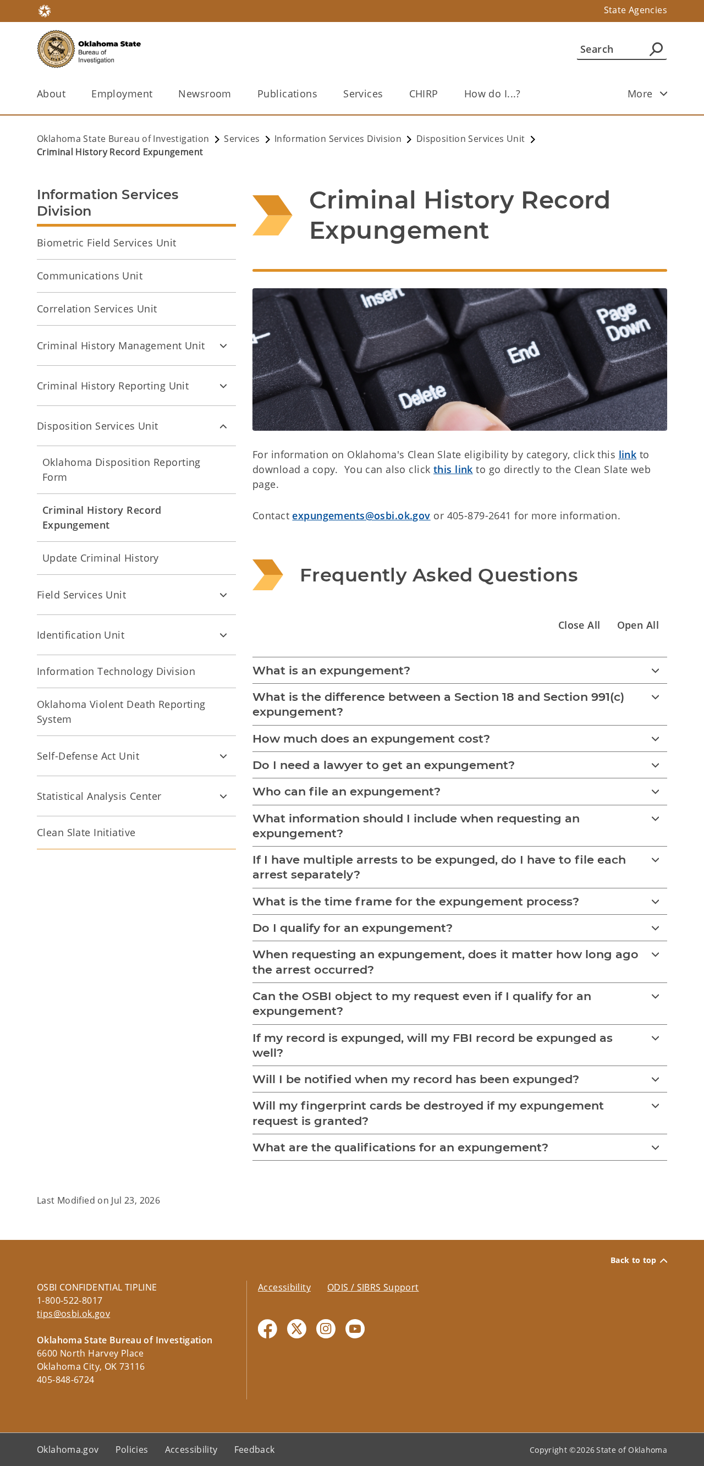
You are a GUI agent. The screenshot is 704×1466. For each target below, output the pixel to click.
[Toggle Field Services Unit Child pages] (223, 595)
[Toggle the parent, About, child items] (69, 93)
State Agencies (635, 10)
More (640, 93)
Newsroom (204, 93)
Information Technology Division (116, 671)
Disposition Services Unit (97, 425)
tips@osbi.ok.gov (73, 1314)
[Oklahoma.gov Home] (44, 9)
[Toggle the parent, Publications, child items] (320, 93)
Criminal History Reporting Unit (113, 385)
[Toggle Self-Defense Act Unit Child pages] (223, 756)
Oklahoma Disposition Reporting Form (121, 469)
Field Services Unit (81, 594)
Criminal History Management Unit (121, 345)
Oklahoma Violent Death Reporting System (121, 712)
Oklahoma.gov (68, 1449)
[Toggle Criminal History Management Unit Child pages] (223, 345)
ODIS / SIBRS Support (373, 1287)
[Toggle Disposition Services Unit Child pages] (223, 426)
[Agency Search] (656, 49)
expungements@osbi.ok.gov (361, 515)
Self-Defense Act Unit (88, 755)
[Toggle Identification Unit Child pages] (223, 635)
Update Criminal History (100, 557)
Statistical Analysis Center (99, 796)
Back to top (633, 1260)
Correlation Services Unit (97, 308)
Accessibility (284, 1287)
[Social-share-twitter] (296, 1328)
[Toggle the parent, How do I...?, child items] (524, 93)
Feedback (254, 1449)
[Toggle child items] (664, 94)
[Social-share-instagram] (326, 1328)
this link (453, 469)
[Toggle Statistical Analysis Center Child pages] (223, 796)
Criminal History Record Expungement (102, 517)
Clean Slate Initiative (86, 832)
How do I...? (492, 93)
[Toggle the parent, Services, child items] (387, 93)
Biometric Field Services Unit (106, 242)
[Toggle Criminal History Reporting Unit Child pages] (223, 386)
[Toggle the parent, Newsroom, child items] (235, 93)
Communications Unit (89, 275)
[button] (579, 625)
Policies (132, 1449)
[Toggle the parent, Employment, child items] (156, 93)
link (628, 454)
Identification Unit (80, 634)
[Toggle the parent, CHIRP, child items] (442, 93)
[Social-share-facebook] (267, 1328)
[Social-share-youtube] (355, 1328)
